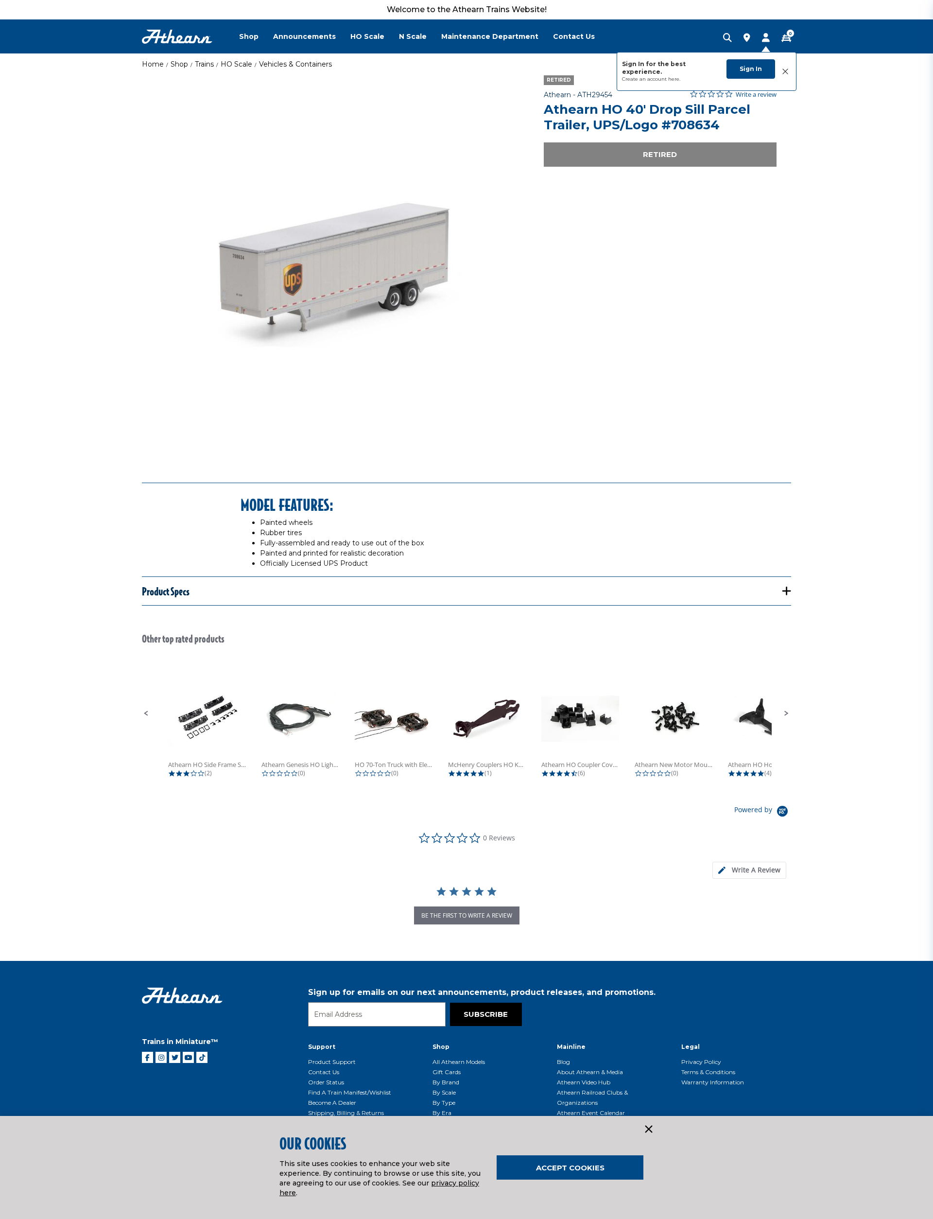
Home (153, 64)
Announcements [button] (304, 36)
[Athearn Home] (177, 37)
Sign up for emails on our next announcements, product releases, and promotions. (482, 992)
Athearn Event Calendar (591, 1112)
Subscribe (486, 1014)
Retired (660, 154)
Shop (179, 64)
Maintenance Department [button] (489, 36)
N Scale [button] (413, 36)
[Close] (648, 1129)
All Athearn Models (458, 1061)
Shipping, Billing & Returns (346, 1112)
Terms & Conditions (708, 1072)
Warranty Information (712, 1082)
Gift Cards (446, 1072)
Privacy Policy (701, 1061)
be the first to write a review (466, 915)
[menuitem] (256, 36)
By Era (441, 1112)
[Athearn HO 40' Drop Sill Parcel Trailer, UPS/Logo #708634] (332, 265)
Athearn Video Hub (583, 1082)
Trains (204, 64)
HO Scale (236, 64)
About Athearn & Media (590, 1072)
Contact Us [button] (574, 36)
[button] (146, 713)
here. (674, 79)
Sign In (751, 68)
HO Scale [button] (367, 36)
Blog (563, 1061)
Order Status (326, 1082)
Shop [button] (249, 36)
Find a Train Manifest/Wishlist (349, 1092)
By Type (443, 1102)
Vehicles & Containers (295, 64)
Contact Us (323, 1072)
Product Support (332, 1061)
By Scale (444, 1092)
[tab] (749, 870)
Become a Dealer (332, 1102)
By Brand (445, 1082)
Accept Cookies (570, 1167)
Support (321, 1046)
